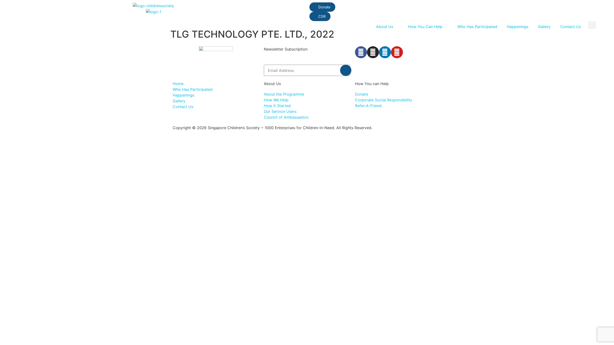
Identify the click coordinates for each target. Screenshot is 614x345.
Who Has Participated (477, 26)
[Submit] (345, 70)
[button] (592, 25)
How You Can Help (425, 26)
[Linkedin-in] (385, 52)
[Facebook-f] (361, 52)
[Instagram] (373, 52)
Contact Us (570, 26)
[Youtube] (397, 52)
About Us (384, 26)
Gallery (544, 26)
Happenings (517, 26)
